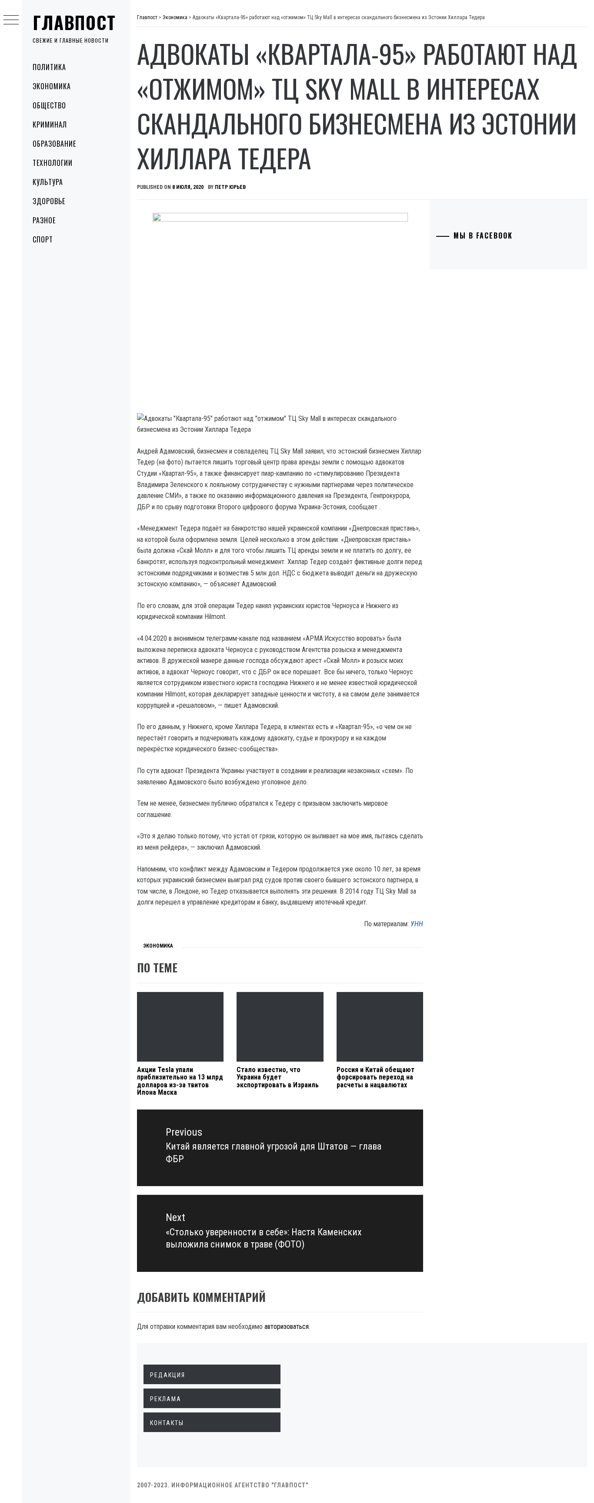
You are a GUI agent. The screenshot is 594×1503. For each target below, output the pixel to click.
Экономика (52, 86)
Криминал (50, 124)
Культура (48, 182)
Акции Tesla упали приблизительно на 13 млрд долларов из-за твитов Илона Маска (180, 1081)
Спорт (43, 239)
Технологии (53, 163)
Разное (44, 220)
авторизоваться (286, 1326)
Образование (54, 143)
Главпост (74, 22)
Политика (49, 67)
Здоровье (49, 201)
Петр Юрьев (230, 187)
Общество (49, 105)
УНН (416, 924)
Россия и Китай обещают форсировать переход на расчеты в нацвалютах (375, 1077)
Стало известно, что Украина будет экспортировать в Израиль (278, 1077)
